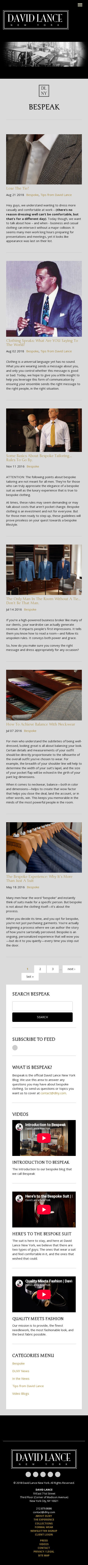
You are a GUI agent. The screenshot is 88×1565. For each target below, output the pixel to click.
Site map (44, 1555)
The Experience (44, 1519)
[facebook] (35, 1474)
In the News (20, 1378)
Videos (44, 1544)
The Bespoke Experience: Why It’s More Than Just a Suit (39, 878)
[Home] (36, 19)
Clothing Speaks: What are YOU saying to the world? (42, 342)
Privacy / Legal (44, 1551)
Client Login (44, 1534)
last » (30, 976)
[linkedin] (57, 1474)
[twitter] (43, 1474)
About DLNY (44, 1516)
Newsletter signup (43, 1531)
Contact (44, 1548)
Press (44, 1540)
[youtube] (28, 1474)
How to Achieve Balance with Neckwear (40, 724)
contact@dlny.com (44, 1512)
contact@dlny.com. (54, 1093)
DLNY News (20, 1371)
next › (71, 969)
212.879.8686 (44, 1508)
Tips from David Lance (56, 195)
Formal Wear (44, 1527)
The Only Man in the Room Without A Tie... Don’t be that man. (43, 601)
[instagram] (50, 1474)
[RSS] (15, 1047)
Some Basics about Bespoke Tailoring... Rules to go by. (39, 458)
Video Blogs (20, 1393)
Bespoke (32, 195)
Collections (44, 1523)
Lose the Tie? (17, 188)
